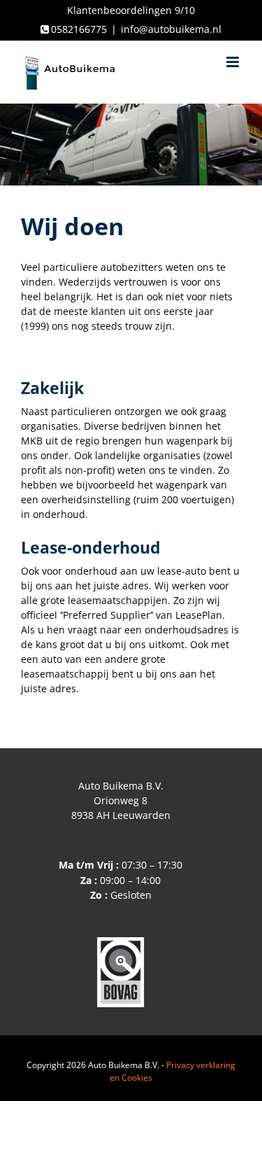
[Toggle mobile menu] (233, 62)
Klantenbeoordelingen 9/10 (131, 10)
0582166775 (79, 29)
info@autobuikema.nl (171, 29)
